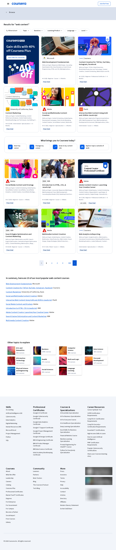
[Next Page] (75, 263)
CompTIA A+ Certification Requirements (95, 420)
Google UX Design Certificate (43, 437)
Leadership (9, 478)
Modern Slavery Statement (69, 505)
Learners (36, 471)
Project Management (13, 433)
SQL (7, 440)
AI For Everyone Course (68, 420)
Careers (8, 481)
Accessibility (64, 488)
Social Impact (10, 515)
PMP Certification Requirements (93, 444)
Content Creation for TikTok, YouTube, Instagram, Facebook (29, 288)
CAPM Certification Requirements (93, 414)
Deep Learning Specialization (70, 426)
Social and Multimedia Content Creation (21, 296)
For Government (11, 505)
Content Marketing (13, 292)
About (8, 471)
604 (69, 263)
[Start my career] (17, 147)
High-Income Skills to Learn (96, 433)
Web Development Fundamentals (19, 284)
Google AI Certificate (40, 413)
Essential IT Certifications (96, 430)
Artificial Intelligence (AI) (14, 413)
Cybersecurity (11, 416)
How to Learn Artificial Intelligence (94, 438)
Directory (63, 498)
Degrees (9, 498)
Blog (34, 481)
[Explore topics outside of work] (94, 147)
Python (8, 437)
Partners (36, 475)
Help (61, 485)
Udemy (8, 522)
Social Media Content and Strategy (19, 304)
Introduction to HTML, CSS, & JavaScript (21, 308)
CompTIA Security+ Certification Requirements (96, 425)
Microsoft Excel (11, 430)
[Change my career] (39, 147)
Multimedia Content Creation (17, 320)
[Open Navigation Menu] (8, 3)
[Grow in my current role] (64, 147)
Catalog (8, 485)
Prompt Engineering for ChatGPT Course (68, 446)
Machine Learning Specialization (66, 440)
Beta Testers (37, 478)
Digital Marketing (11, 423)
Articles (62, 495)
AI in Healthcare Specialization (70, 423)
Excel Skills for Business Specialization (68, 431)
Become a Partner (12, 512)
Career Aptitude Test (94, 410)
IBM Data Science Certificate (42, 449)
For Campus (10, 509)
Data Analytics (10, 420)
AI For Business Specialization (70, 416)
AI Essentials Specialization (69, 413)
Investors (63, 475)
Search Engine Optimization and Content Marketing (26, 316)
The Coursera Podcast (40, 485)
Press (62, 471)
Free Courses (10, 519)
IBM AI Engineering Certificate (43, 440)
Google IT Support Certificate (43, 428)
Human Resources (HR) (13, 427)
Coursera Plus (10, 488)
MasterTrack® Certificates (15, 495)
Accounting (9, 410)
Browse (12, 12)
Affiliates (63, 502)
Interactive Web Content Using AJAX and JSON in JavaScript (29, 300)
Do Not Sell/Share (66, 509)
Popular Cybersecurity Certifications (95, 449)
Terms (62, 478)
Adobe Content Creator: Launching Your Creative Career (27, 312)
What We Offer (11, 475)
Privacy (62, 481)
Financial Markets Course (68, 436)
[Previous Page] (41, 263)
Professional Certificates (14, 492)
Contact (63, 492)
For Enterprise (11, 502)
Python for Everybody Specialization (67, 451)
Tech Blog (36, 488)
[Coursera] (19, 4)
